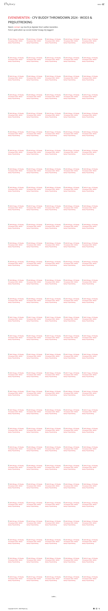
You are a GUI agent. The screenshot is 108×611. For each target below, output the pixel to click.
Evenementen (19, 17)
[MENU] (103, 4)
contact (17, 27)
